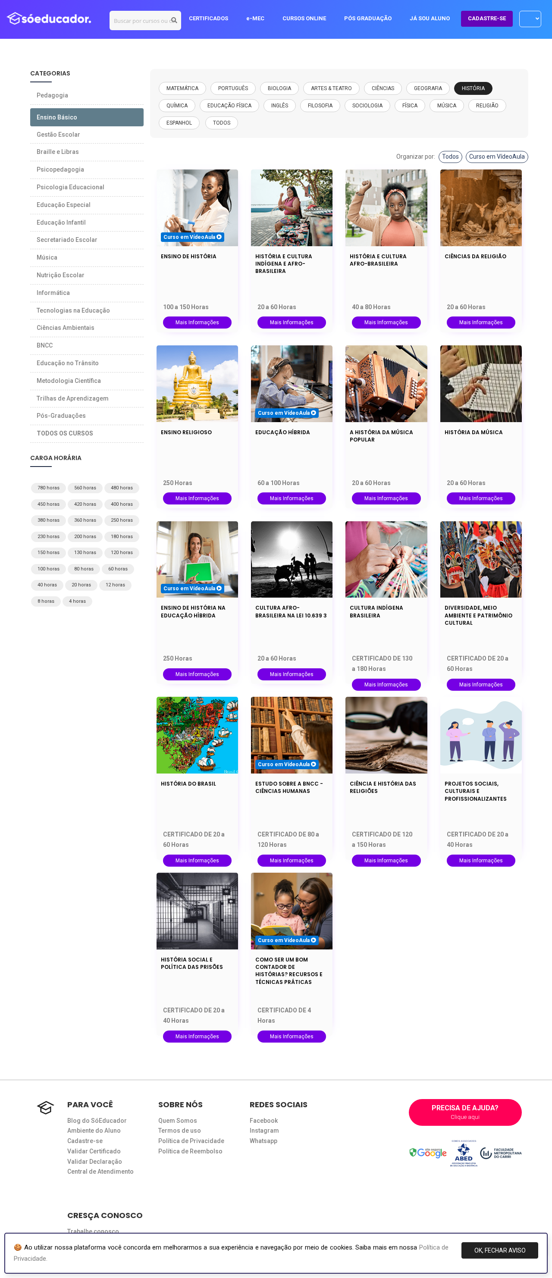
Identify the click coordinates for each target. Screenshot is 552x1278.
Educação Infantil (61, 222)
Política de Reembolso (190, 1151)
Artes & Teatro (331, 88)
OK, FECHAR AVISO (500, 1250)
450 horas (49, 504)
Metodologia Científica (69, 380)
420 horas (85, 504)
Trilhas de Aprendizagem (73, 398)
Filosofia (320, 106)
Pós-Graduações (61, 415)
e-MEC (255, 18)
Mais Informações (197, 323)
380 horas (49, 520)
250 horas (122, 520)
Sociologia (367, 106)
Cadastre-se (85, 1140)
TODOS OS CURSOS (65, 433)
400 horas (122, 504)
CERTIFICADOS (208, 18)
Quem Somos (177, 1120)
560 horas (85, 488)
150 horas (49, 552)
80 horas (84, 569)
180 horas (122, 536)
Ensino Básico (57, 117)
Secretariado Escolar (67, 239)
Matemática (182, 88)
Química (177, 106)
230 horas (49, 536)
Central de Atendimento (100, 1171)
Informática (53, 292)
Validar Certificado (94, 1151)
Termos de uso (179, 1130)
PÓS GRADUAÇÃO (368, 18)
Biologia (279, 88)
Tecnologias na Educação (73, 310)
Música (446, 106)
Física (409, 106)
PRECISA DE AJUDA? (465, 1112)
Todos (450, 156)
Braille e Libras (58, 151)
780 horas (49, 488)
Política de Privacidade (191, 1140)
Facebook (264, 1120)
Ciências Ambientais (65, 327)
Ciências (383, 88)
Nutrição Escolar (61, 275)
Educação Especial (64, 204)
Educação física (229, 106)
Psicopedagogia (60, 169)
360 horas (85, 520)
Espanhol (179, 123)
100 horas (49, 569)
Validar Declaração (94, 1161)
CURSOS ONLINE (304, 18)
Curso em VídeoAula (497, 156)
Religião (487, 106)
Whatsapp (263, 1140)
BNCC (45, 345)
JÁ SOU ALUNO (430, 18)
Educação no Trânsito (68, 363)
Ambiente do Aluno (94, 1130)
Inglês (279, 106)
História (473, 88)
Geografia (428, 88)
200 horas (85, 536)
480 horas (122, 488)
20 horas (81, 585)
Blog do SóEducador (97, 1120)
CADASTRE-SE (487, 18)
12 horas (115, 585)
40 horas (47, 585)
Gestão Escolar (58, 134)
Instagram (264, 1130)
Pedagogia (52, 95)
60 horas (118, 569)
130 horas (85, 552)
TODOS (221, 123)
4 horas (77, 601)
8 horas (46, 601)
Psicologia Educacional (70, 187)
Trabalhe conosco (93, 1231)
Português (233, 88)
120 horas (122, 552)
